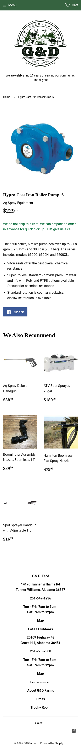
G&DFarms (29, 743)
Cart (74, 5)
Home (6, 96)
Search (39, 722)
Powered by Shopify (52, 743)
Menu (12, 5)
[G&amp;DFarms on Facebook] (73, 731)
